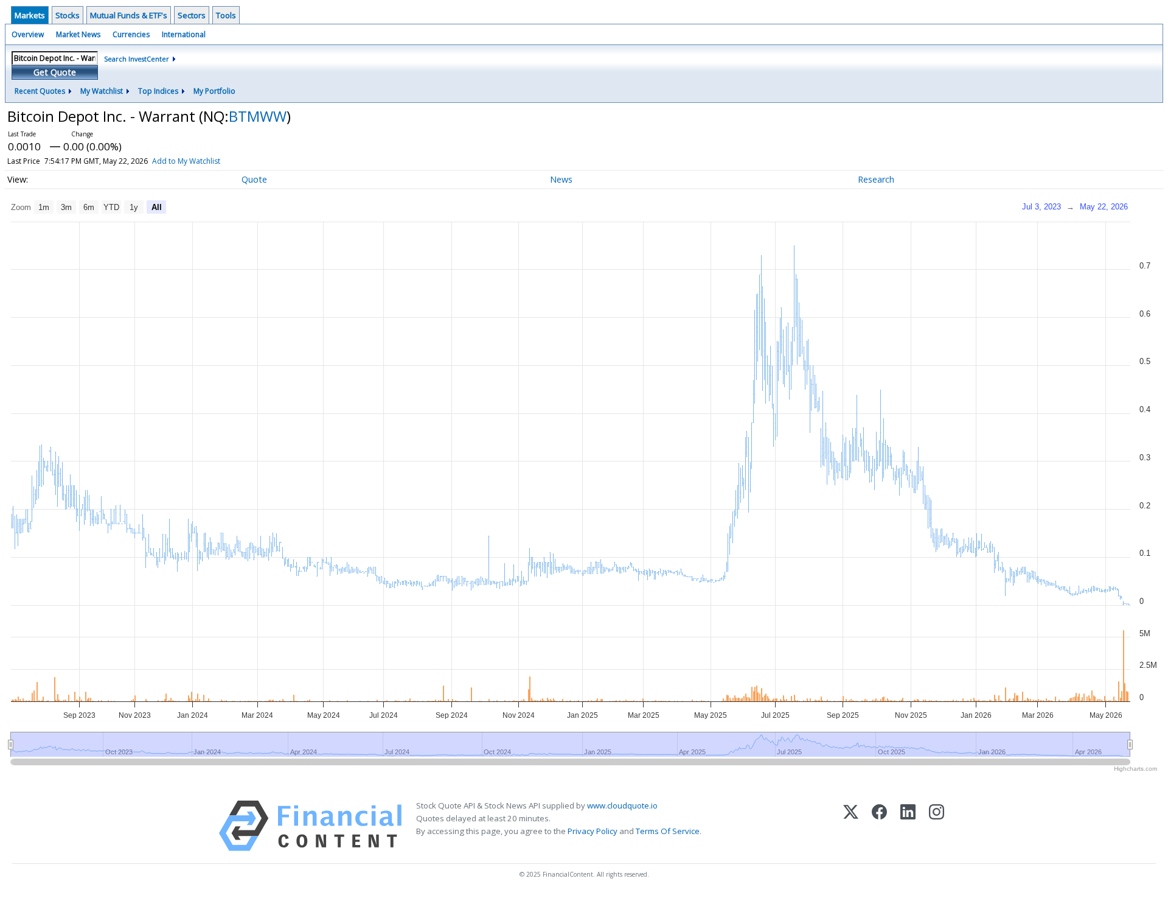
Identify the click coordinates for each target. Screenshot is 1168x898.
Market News (78, 34)
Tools (226, 15)
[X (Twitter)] (850, 825)
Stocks (67, 15)
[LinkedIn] (907, 825)
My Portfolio (214, 91)
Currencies (131, 34)
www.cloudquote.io (622, 805)
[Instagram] (936, 825)
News (561, 179)
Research (876, 179)
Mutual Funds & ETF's (128, 15)
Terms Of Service (668, 831)
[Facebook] (879, 825)
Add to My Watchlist (186, 161)
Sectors (192, 15)
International (184, 34)
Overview (28, 34)
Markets (30, 15)
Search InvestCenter (136, 58)
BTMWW (258, 116)
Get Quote (54, 72)
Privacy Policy (592, 831)
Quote (254, 179)
